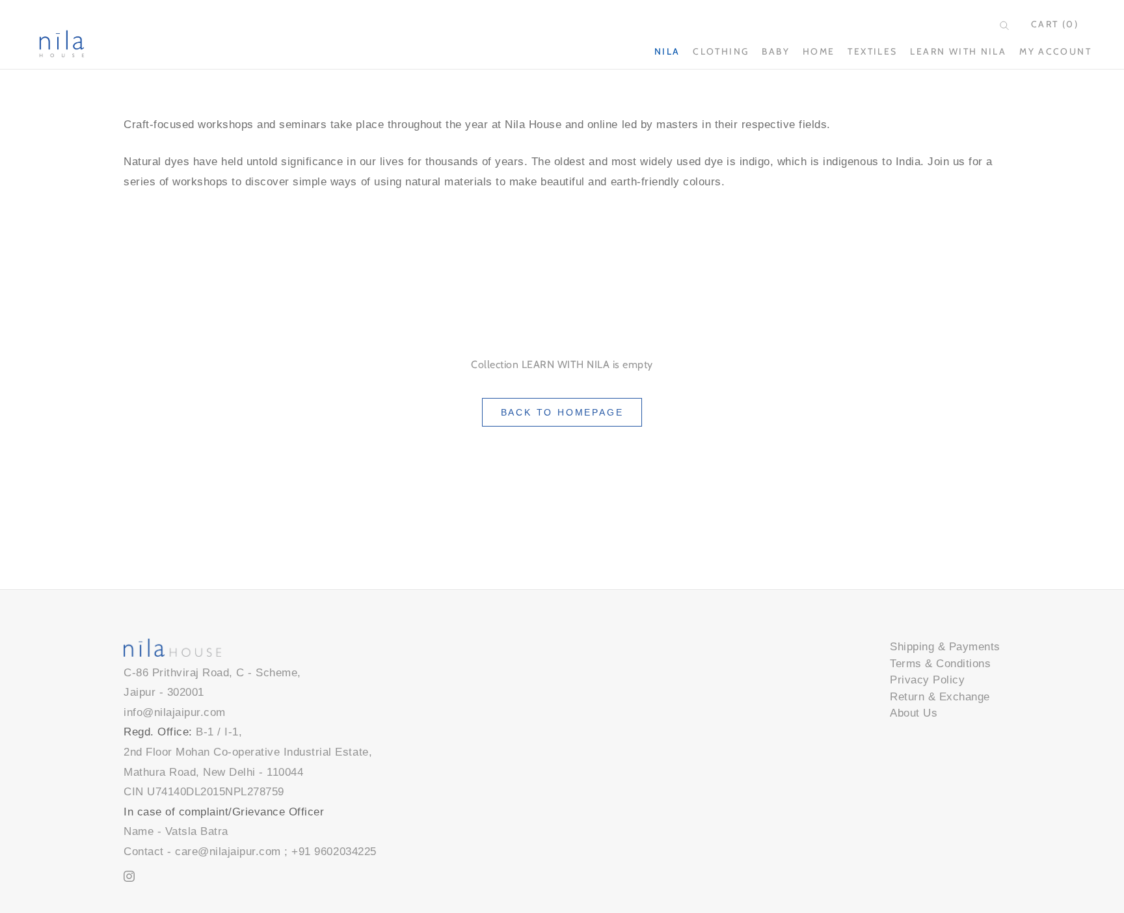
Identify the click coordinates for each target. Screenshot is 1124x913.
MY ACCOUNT (1055, 51)
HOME (819, 51)
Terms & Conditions (940, 663)
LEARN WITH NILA (958, 51)
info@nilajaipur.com (175, 712)
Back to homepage (562, 412)
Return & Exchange (940, 697)
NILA (667, 51)
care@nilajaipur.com (228, 851)
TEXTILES (872, 51)
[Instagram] (129, 876)
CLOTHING (721, 51)
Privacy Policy (927, 680)
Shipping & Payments (945, 647)
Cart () (1054, 24)
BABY (776, 51)
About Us (913, 713)
